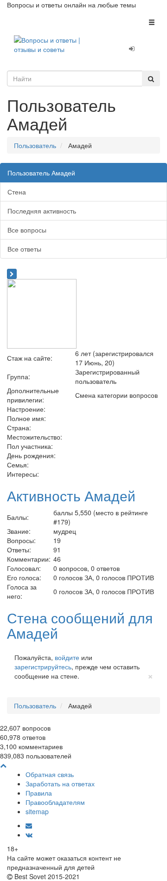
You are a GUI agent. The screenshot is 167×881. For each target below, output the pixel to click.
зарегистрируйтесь (42, 666)
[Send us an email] (29, 825)
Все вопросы (26, 229)
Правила (39, 792)
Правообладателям (55, 802)
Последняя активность (41, 210)
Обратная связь (50, 774)
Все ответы (24, 248)
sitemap (37, 811)
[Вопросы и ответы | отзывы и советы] (58, 43)
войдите (67, 657)
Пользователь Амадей (41, 172)
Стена (16, 191)
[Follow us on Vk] (29, 834)
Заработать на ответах (60, 783)
